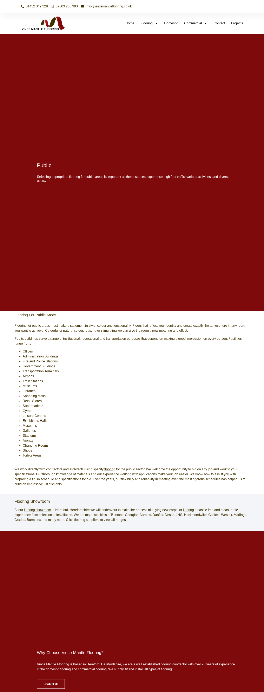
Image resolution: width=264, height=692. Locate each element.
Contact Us (51, 684)
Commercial (193, 23)
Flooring (146, 23)
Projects (237, 23)
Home (129, 23)
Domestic (171, 23)
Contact (219, 23)
